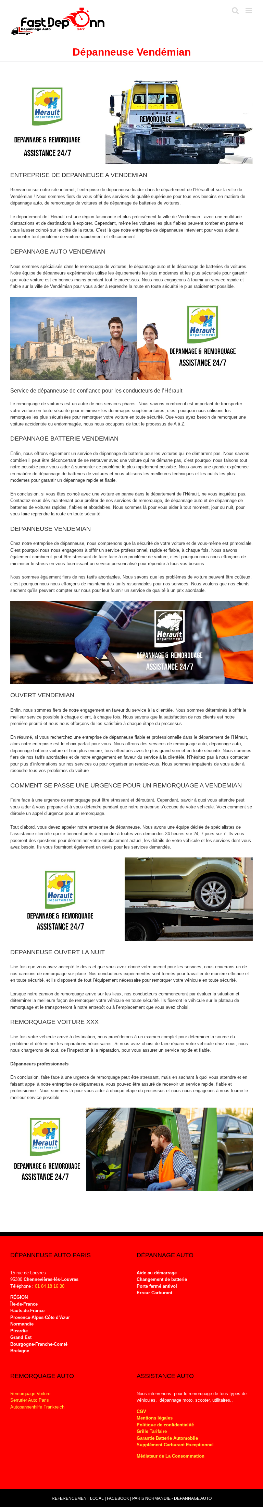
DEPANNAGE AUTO (193, 1498)
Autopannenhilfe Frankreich (37, 1407)
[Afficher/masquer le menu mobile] (249, 10)
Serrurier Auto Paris (29, 1400)
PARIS (138, 1498)
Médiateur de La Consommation (171, 1456)
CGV (141, 1411)
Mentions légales (155, 1418)
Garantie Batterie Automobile (167, 1438)
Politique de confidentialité (165, 1424)
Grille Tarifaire (152, 1431)
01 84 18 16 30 (49, 1286)
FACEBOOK (118, 1498)
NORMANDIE (158, 1498)
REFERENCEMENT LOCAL (78, 1498)
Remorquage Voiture (30, 1393)
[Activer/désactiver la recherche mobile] (235, 10)
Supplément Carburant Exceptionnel (175, 1444)
